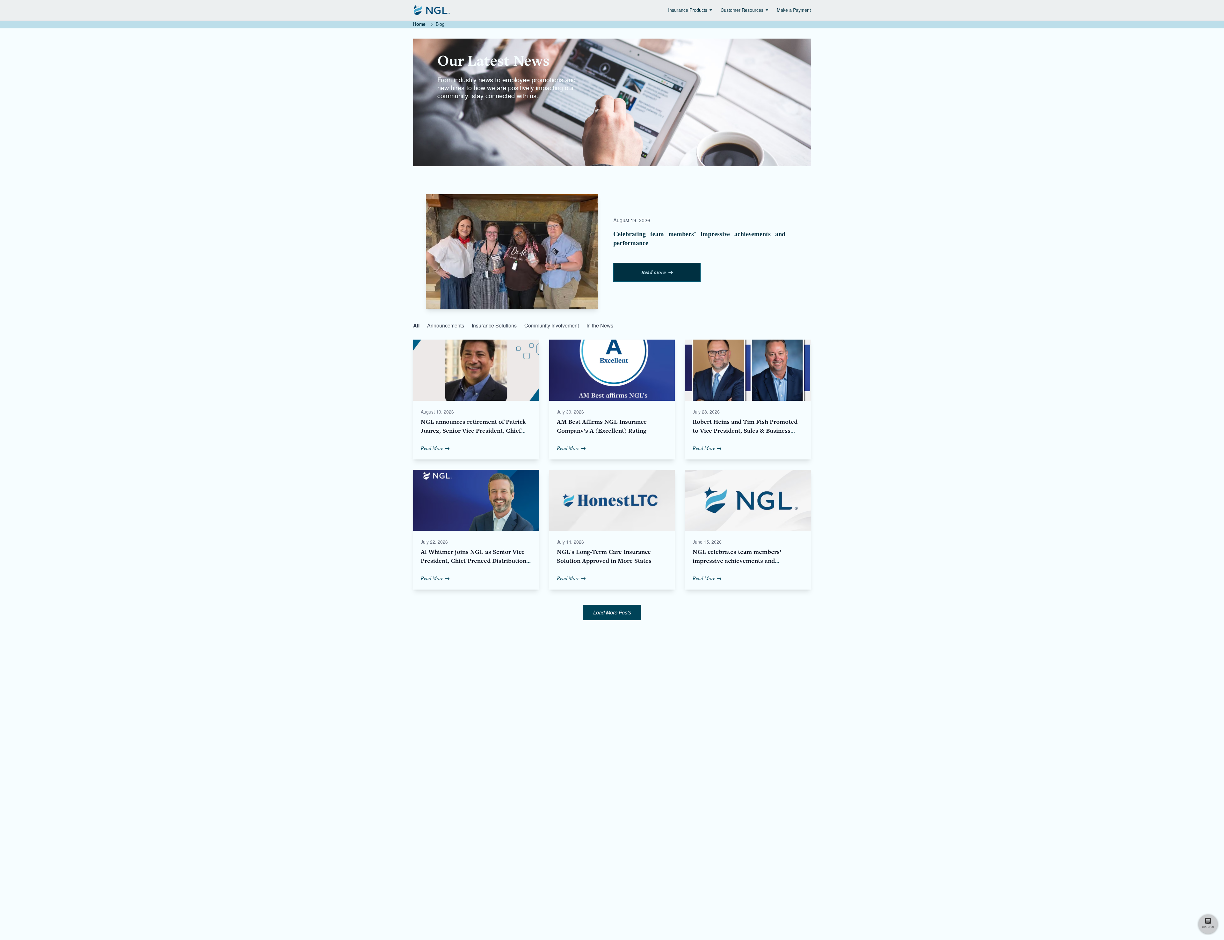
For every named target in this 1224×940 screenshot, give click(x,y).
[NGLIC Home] (431, 10)
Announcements (445, 325)
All (416, 325)
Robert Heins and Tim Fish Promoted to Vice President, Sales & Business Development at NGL (745, 431)
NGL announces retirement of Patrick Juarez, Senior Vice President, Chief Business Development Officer (473, 431)
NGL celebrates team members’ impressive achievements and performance (737, 561)
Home (419, 24)
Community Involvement (551, 325)
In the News (599, 325)
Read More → (435, 447)
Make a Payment (794, 10)
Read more (653, 272)
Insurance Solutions (494, 325)
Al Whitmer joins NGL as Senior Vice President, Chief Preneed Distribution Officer (473, 561)
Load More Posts (612, 612)
